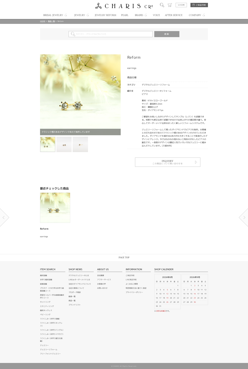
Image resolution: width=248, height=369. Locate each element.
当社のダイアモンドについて (80, 284)
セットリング (45, 302)
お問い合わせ (102, 288)
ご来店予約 (201, 5)
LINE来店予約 (131, 279)
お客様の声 (101, 284)
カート (170, 5)
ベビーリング (45, 314)
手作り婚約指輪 (46, 279)
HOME (42, 21)
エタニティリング (47, 306)
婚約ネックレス (46, 310)
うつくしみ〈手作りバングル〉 (52, 330)
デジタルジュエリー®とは (79, 275)
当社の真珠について (76, 288)
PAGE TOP (124, 257)
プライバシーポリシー (134, 292)
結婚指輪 (43, 284)
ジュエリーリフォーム (48, 349)
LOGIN (181, 5)
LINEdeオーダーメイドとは (79, 279)
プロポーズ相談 (75, 292)
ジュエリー (44, 345)
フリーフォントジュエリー (50, 353)
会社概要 (100, 275)
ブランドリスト (75, 305)
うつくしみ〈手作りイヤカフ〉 (52, 334)
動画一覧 (72, 296)
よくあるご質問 (132, 284)
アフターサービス (104, 279)
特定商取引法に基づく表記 (136, 288)
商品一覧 (51, 21)
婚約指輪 (43, 275)
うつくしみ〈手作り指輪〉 (50, 318)
